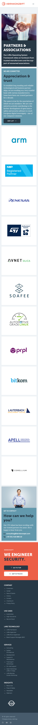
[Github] (3, 722)
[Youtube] (6, 722)
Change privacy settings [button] (9, 719)
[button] (33, 4)
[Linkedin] (10, 722)
